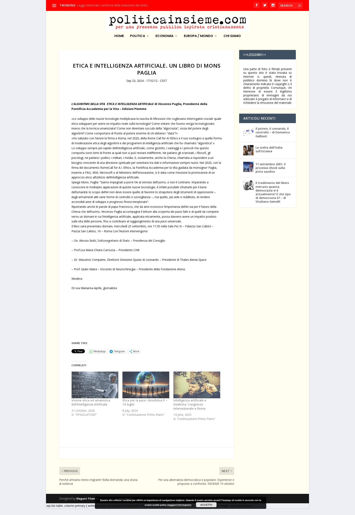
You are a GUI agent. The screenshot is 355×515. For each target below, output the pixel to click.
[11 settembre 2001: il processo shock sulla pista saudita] (248, 167)
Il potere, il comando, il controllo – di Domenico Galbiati (273, 132)
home (119, 36)
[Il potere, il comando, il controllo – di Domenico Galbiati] (248, 131)
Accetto (206, 505)
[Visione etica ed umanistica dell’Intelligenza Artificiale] (94, 385)
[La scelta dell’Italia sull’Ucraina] (248, 150)
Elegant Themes (87, 498)
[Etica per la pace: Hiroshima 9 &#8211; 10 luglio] (145, 385)
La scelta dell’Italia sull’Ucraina (269, 149)
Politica (137, 36)
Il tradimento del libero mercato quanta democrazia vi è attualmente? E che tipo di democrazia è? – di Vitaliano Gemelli (273, 192)
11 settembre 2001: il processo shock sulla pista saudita (271, 167)
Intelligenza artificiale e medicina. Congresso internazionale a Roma (189, 404)
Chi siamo (232, 36)
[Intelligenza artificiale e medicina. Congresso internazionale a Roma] (196, 385)
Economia (164, 36)
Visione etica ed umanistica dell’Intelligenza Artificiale (90, 402)
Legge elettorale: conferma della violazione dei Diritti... (113, 5)
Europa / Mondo (198, 36)
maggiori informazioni (179, 504)
